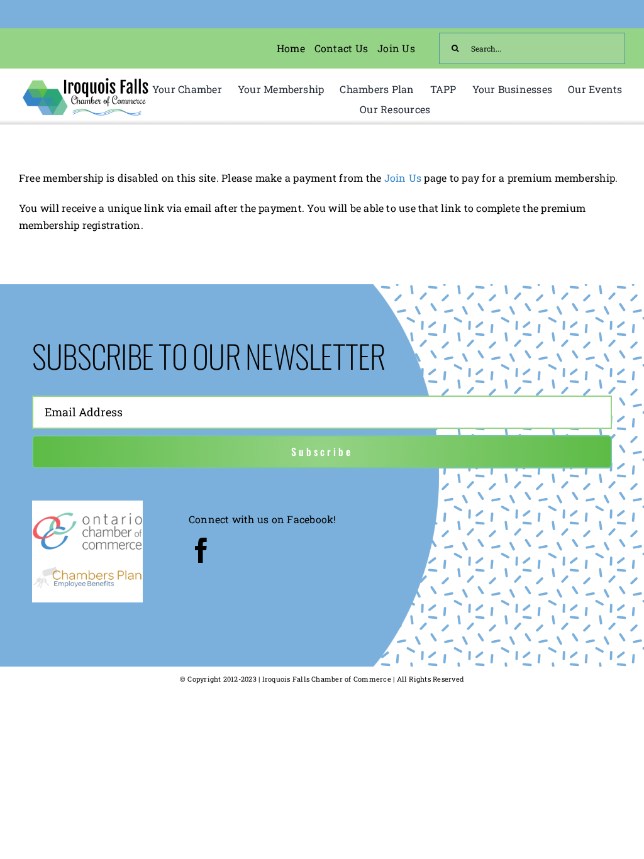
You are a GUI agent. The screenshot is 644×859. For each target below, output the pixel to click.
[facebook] (201, 550)
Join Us (403, 177)
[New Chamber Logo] (85, 80)
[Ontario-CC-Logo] (87, 514)
